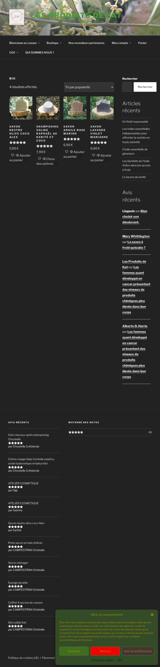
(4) (150, 432)
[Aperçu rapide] (17, 155)
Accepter (74, 651)
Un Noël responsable (135, 121)
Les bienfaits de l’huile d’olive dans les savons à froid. (136, 165)
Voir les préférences (138, 651)
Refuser (105, 651)
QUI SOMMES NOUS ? (39, 52)
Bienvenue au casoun (22, 43)
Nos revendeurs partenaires (86, 43)
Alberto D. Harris (135, 326)
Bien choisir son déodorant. (134, 216)
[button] (152, 615)
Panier (142, 43)
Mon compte (120, 43)
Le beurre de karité (134, 177)
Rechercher (130, 78)
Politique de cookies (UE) (23, 657)
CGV (119, 659)
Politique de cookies (102, 659)
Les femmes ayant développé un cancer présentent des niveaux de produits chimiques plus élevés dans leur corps (136, 289)
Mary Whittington (136, 236)
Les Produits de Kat (76, 15)
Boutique (52, 43)
